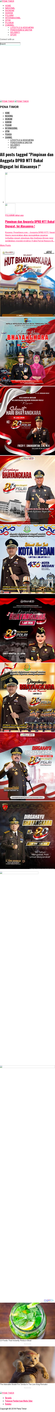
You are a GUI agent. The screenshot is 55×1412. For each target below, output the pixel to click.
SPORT (13, 35)
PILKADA (9, 22)
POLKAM (9, 15)
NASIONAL (10, 8)
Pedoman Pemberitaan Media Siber (19, 1400)
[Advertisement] (27, 72)
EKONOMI (9, 10)
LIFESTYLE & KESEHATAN (22, 27)
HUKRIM (9, 13)
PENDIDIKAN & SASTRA (21, 30)
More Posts (5, 245)
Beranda (8, 1397)
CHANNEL (9, 25)
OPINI (8, 20)
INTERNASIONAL (13, 18)
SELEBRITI (15, 32)
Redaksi (8, 1403)
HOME (8, 5)
